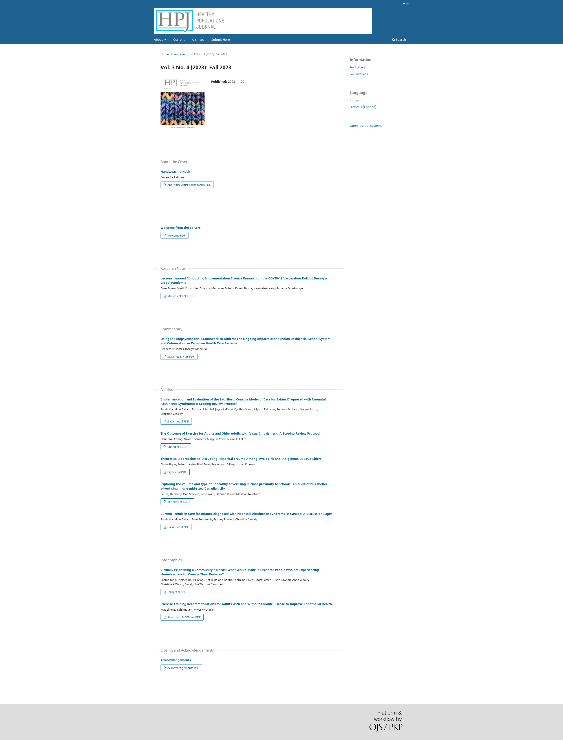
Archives (198, 39)
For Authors (357, 67)
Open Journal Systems (366, 125)
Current (179, 39)
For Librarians (359, 74)
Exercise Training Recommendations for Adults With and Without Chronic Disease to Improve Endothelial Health (246, 604)
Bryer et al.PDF (176, 472)
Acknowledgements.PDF (183, 668)
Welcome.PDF (176, 235)
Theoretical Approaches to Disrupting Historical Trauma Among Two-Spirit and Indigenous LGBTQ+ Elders (241, 459)
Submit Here (220, 39)
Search (400, 39)
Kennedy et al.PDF (179, 502)
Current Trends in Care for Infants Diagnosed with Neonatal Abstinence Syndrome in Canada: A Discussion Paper (246, 514)
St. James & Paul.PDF (180, 356)
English (355, 100)
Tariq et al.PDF (176, 592)
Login (405, 3)
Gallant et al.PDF (178, 421)
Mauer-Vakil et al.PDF (181, 296)
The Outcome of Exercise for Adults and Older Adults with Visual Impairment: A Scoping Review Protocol (240, 433)
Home (165, 54)
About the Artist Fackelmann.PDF (189, 185)
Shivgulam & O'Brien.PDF (184, 617)
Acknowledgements (176, 660)
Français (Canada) (363, 107)
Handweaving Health (176, 171)
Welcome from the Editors (181, 228)
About (159, 39)
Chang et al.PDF (177, 447)
